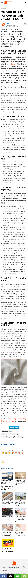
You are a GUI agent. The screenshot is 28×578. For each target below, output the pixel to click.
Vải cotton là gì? (7, 431)
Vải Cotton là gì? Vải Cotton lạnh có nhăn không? (12, 15)
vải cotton (13, 64)
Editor (7, 23)
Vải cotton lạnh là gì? (8, 437)
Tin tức (3, 8)
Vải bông (20, 437)
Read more (14, 427)
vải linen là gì (12, 419)
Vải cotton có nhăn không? (10, 434)
